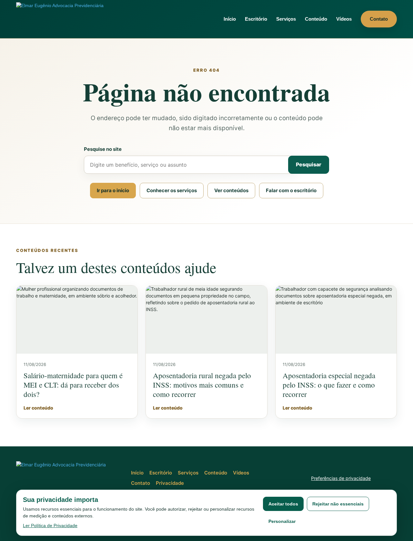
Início (230, 19)
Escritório (256, 19)
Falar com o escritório (291, 190)
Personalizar (282, 521)
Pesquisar (308, 164)
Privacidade (170, 483)
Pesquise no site (103, 149)
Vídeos (344, 19)
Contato (379, 19)
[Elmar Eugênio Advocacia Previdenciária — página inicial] (66, 19)
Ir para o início (113, 190)
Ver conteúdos (231, 190)
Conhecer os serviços (171, 190)
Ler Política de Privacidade (50, 525)
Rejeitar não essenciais (338, 503)
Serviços (286, 19)
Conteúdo (316, 19)
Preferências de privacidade (341, 478)
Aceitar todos (283, 503)
